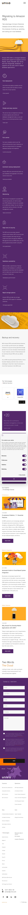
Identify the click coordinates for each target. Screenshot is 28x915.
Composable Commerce (6, 790)
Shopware (4, 847)
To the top (23, 902)
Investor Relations (19, 839)
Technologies (6, 833)
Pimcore (3, 860)
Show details (22, 475)
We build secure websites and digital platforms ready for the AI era (7, 788)
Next (23, 402)
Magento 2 (4, 840)
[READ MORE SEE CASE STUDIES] (8, 393)
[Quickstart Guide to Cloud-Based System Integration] (14, 559)
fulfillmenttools (4, 874)
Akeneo (3, 864)
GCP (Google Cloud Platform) (7, 884)
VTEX (3, 843)
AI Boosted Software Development (8, 814)
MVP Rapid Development (19, 787)
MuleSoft (3, 853)
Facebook (3, 897)
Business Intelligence (5, 820)
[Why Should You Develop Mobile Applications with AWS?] (14, 614)
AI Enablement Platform (19, 790)
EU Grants (17, 836)
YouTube (7, 897)
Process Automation (18, 804)
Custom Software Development (20, 794)
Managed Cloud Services (19, 817)
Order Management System (19, 801)
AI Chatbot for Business (6, 817)
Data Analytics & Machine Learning (6, 826)
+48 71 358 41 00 (9, 890)
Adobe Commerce (5, 837)
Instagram (15, 897)
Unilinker (3, 850)
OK (14, 479)
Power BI (3, 857)
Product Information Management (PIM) (20, 798)
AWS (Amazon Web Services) (7, 877)
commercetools (4, 867)
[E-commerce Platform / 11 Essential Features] (14, 504)
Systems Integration (7, 550)
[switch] (24, 460)
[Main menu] (24, 3)
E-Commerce (5, 495)
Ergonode (3, 870)
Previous (20, 402)
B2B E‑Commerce (5, 794)
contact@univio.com (10, 892)
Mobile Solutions (6, 605)
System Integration (18, 814)
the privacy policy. (20, 736)
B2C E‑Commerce (5, 797)
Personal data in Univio (19, 833)
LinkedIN (11, 897)
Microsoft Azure (4, 880)
